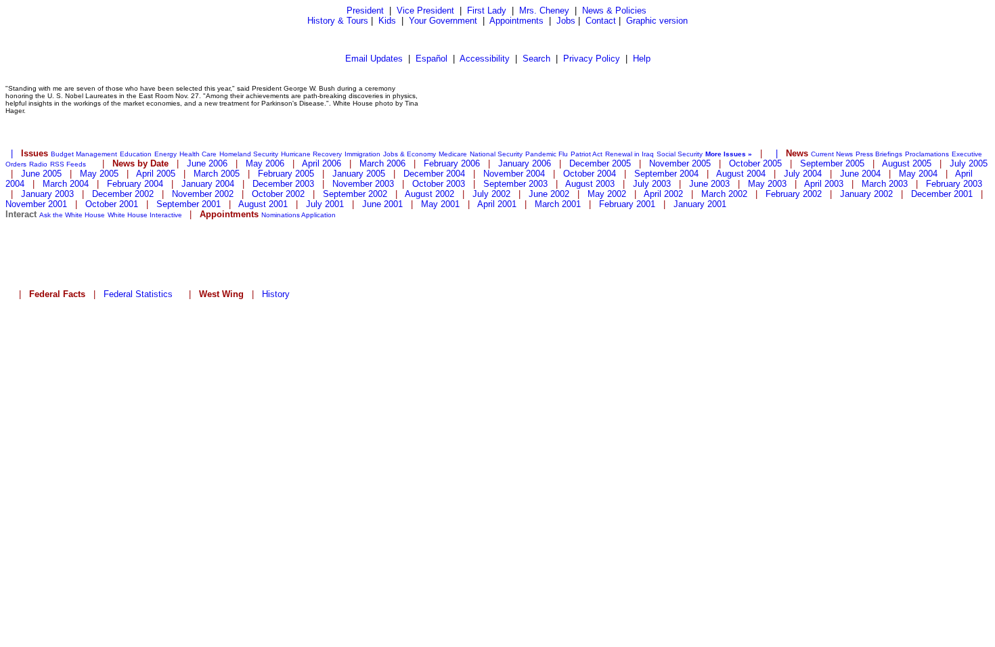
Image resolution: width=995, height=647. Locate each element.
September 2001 (188, 204)
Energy (165, 154)
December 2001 (942, 194)
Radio (38, 164)
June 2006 (207, 163)
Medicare (453, 154)
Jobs (565, 21)
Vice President (425, 10)
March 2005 (217, 174)
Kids (387, 21)
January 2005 (358, 174)
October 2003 (438, 184)
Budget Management (84, 154)
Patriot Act (586, 154)
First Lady (486, 10)
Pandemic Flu (546, 154)
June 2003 (709, 184)
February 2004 (135, 184)
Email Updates (374, 58)
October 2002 (278, 194)
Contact (600, 21)
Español (431, 58)
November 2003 (363, 184)
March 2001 (558, 204)
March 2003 (885, 184)
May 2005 (99, 174)
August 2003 (590, 184)
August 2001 (263, 204)
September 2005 (832, 163)
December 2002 (123, 194)
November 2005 (680, 163)
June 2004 (860, 174)
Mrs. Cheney (544, 10)
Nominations (280, 215)
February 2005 (286, 174)
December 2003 (283, 184)
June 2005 (41, 174)
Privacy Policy (591, 58)
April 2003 (823, 184)
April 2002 (663, 194)
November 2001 (36, 204)
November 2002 (203, 194)
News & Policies (614, 10)
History (276, 294)
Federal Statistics (138, 294)
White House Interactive (145, 215)
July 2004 (803, 174)
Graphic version (657, 21)
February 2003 (954, 184)
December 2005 (600, 163)
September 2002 (355, 194)
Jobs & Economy (409, 154)
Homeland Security (248, 154)
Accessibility (485, 58)
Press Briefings (879, 154)
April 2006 (321, 163)
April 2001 (496, 204)
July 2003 (652, 184)
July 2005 (969, 163)
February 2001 (627, 204)
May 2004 (918, 174)
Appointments (516, 21)
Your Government (443, 21)
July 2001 (325, 204)
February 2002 (794, 194)
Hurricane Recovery (311, 154)
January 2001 (699, 204)
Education (136, 154)
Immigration (362, 154)
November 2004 (514, 174)
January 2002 (866, 194)
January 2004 (207, 184)
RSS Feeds (68, 164)
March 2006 (382, 163)
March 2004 (66, 184)
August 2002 (429, 194)
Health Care (198, 154)
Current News (832, 154)
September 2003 (515, 184)
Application (318, 215)
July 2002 (491, 194)
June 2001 (382, 204)
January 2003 (47, 194)
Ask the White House (72, 215)
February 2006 (452, 163)
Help (641, 58)
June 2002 (549, 194)
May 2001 (440, 204)
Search (536, 58)
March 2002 (724, 194)
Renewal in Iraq (629, 154)
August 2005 (906, 163)
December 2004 (434, 174)
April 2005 (155, 174)
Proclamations (927, 154)
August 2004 (741, 174)
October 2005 (755, 163)
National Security (496, 154)
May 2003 (767, 184)
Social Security (680, 154)
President (365, 10)
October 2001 (111, 204)
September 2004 (666, 174)
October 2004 (589, 174)
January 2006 (524, 163)
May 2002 (607, 194)
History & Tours (337, 21)
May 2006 (265, 163)
